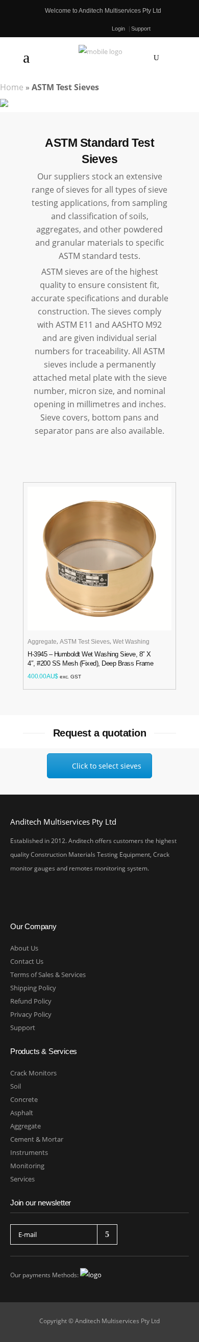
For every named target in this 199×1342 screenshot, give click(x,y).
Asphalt (21, 1112)
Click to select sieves (106, 766)
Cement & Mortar (36, 1139)
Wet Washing (131, 641)
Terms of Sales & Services (48, 974)
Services (22, 1178)
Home (11, 87)
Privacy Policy (31, 1014)
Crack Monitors (33, 1072)
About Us (24, 948)
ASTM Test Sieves (85, 641)
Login (118, 29)
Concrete (24, 1099)
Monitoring (27, 1165)
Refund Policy (31, 1001)
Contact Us (26, 961)
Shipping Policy (33, 987)
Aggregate (42, 641)
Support (141, 28)
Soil (15, 1086)
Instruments (29, 1152)
